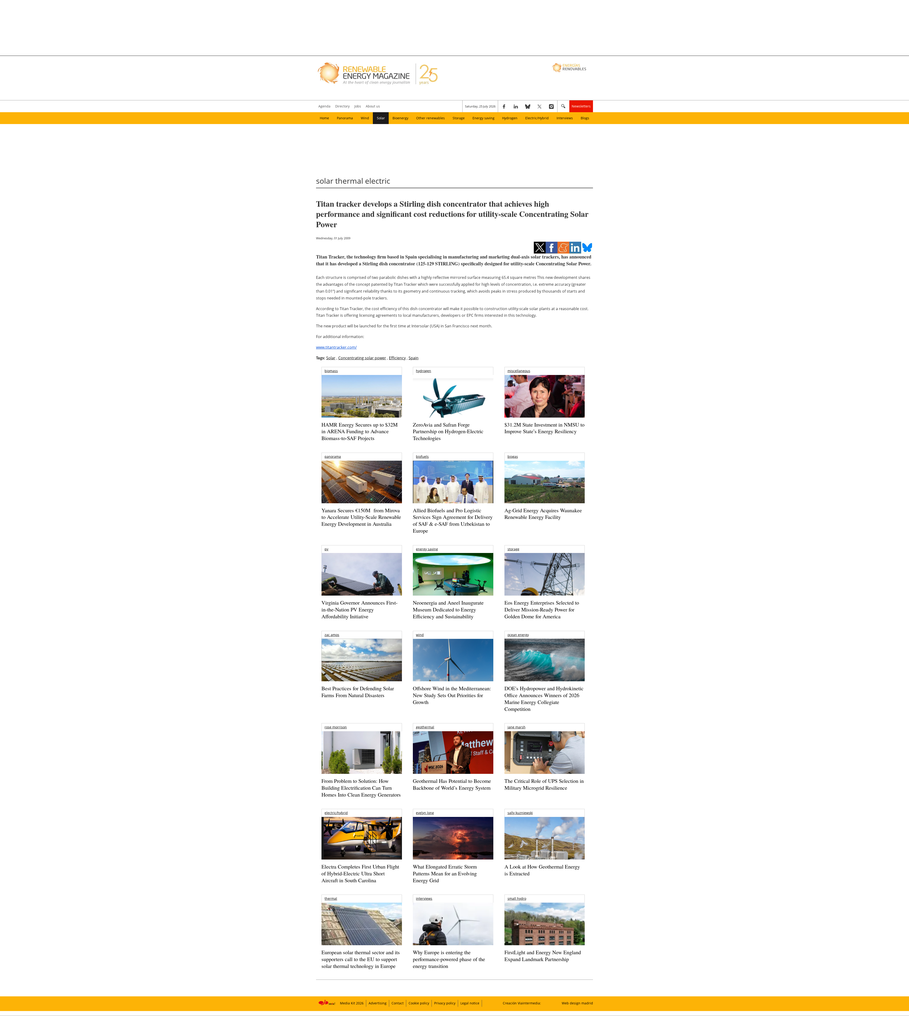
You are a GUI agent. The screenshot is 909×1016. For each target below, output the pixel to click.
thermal (331, 898)
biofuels (422, 456)
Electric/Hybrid (537, 118)
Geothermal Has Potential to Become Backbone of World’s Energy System (452, 784)
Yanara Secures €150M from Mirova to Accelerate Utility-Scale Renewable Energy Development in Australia (361, 517)
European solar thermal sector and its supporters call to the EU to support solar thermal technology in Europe (360, 959)
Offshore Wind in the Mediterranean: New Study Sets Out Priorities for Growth (452, 695)
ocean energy (518, 635)
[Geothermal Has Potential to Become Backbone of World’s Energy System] (453, 759)
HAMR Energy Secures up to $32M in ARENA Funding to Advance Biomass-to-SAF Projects (359, 431)
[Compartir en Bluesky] (587, 248)
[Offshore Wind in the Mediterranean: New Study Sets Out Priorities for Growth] (453, 670)
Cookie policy (419, 1003)
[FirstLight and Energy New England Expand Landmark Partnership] (544, 935)
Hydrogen (509, 118)
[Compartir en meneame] (563, 248)
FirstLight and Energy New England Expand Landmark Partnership (542, 956)
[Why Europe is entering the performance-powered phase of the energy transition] (453, 930)
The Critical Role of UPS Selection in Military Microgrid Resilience (544, 784)
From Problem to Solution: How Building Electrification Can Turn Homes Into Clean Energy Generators (361, 787)
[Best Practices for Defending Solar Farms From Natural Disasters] (361, 666)
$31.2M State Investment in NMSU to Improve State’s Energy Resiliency (544, 428)
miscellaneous (519, 371)
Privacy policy (444, 1003)
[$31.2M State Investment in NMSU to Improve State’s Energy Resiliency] (544, 404)
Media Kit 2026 (352, 1003)
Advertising (378, 1003)
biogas (513, 456)
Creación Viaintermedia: (522, 1003)
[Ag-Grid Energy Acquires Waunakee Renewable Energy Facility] (544, 483)
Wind (365, 118)
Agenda (324, 106)
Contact (398, 1003)
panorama (333, 456)
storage (513, 549)
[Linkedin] (516, 106)
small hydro (517, 898)
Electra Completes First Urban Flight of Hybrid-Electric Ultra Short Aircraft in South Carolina (360, 873)
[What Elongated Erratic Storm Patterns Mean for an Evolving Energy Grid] (453, 840)
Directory (342, 106)
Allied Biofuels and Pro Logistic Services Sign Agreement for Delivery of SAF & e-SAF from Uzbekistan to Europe (453, 520)
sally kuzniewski (520, 813)
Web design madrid (577, 1003)
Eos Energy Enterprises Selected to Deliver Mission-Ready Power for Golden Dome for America (541, 609)
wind (420, 635)
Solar (381, 118)
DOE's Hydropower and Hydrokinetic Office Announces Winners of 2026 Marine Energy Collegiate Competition (544, 698)
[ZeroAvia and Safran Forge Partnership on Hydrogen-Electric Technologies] (453, 404)
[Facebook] (504, 106)
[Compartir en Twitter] (540, 248)
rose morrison (336, 727)
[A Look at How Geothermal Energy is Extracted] (544, 847)
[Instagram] (551, 106)
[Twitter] (539, 106)
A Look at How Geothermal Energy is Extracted (542, 870)
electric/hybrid (336, 813)
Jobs (357, 106)
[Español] (569, 67)
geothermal (425, 727)
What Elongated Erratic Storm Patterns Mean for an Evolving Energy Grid (445, 873)
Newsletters (581, 106)
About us (373, 106)
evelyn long (425, 813)
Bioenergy (400, 118)
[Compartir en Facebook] (551, 248)
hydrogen (423, 371)
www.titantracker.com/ (336, 347)
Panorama (345, 118)
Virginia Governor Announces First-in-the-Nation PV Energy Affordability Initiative (359, 609)
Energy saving (483, 118)
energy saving (427, 549)
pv (326, 549)
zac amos (332, 635)
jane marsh (517, 727)
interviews (424, 898)
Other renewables (430, 118)
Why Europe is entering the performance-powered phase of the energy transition (449, 959)
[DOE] (544, 666)
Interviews (565, 118)
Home (324, 118)
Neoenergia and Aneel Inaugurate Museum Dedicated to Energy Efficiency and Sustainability (448, 609)
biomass (331, 371)
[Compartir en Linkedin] (575, 248)
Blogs (585, 118)
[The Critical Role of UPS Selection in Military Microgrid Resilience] (544, 759)
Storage (459, 118)
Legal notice (469, 1003)
